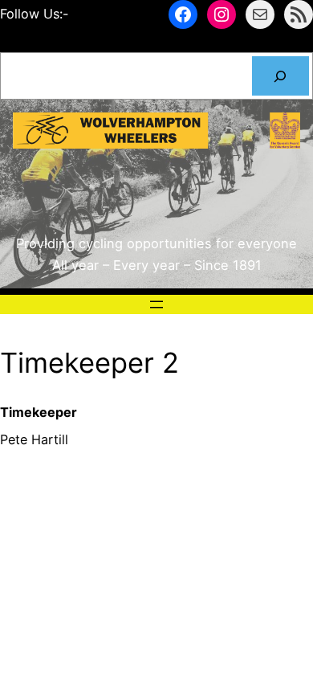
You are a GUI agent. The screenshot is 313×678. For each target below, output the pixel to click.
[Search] (280, 76)
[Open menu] (156, 304)
